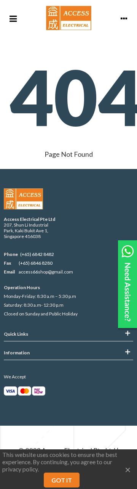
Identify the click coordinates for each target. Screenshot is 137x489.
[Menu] (13, 18)
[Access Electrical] (68, 18)
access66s (29, 272)
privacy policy (20, 469)
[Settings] (124, 18)
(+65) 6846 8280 (36, 263)
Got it (61, 480)
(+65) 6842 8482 (37, 254)
